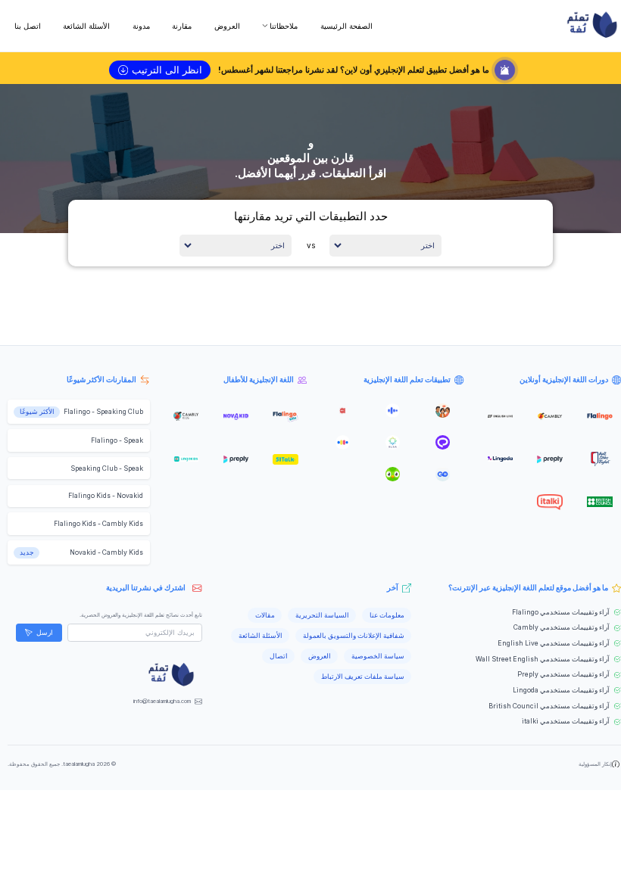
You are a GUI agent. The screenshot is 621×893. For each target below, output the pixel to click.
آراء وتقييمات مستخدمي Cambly (561, 627)
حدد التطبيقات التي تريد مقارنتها (311, 216)
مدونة (141, 25)
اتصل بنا (27, 25)
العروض (227, 25)
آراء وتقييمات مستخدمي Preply (563, 674)
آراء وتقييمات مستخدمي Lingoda (561, 690)
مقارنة (182, 25)
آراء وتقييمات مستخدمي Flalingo (561, 612)
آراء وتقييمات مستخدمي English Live (554, 643)
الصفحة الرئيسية (346, 25)
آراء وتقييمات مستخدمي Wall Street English (543, 659)
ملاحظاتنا (284, 25)
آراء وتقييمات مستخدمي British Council (549, 706)
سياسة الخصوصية (377, 656)
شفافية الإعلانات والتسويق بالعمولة (353, 635)
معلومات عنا (387, 615)
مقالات (265, 615)
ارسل (44, 632)
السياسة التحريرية (322, 615)
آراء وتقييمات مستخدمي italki (566, 721)
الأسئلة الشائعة (86, 25)
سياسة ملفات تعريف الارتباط (362, 676)
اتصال (279, 656)
